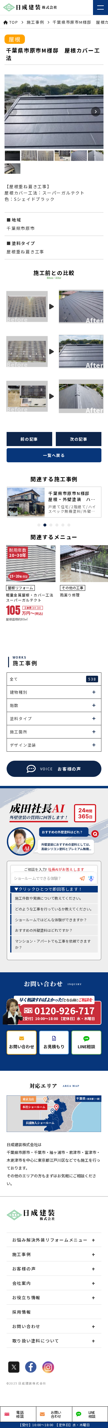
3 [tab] (51, 525)
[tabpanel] (54, 502)
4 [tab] (57, 525)
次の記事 (79, 439)
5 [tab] (63, 525)
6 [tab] (69, 525)
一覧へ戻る (54, 455)
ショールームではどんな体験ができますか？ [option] (51, 919)
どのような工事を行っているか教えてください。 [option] (54, 908)
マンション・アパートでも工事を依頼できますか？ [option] (53, 944)
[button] (95, 111)
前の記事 (29, 439)
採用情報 (21, 1312)
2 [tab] (45, 525)
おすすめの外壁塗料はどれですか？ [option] (44, 930)
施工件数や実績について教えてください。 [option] (49, 898)
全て (53, 678)
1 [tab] (39, 525)
